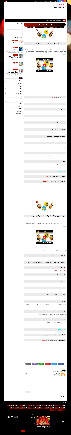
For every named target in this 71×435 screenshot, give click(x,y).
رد (25, 373)
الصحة (13, 95)
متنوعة (13, 108)
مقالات (13, 110)
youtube (63, 421)
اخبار (48, 20)
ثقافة (13, 100)
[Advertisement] (24, 10)
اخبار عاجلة (13, 85)
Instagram (62, 416)
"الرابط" (53, 97)
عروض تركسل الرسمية (54, 434)
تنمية (13, 98)
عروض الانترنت (52, 20)
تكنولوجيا (13, 96)
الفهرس (51, 1)
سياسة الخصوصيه (46, 1)
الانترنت (13, 86)
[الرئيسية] (64, 20)
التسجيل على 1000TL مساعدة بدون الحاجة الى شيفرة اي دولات (12, 71)
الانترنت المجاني (58, 20)
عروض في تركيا (13, 106)
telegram (62, 419)
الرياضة (13, 91)
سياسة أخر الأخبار (13, 101)
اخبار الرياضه (13, 83)
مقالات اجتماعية (13, 111)
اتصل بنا (36, 1)
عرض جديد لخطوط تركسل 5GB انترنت (60, 112)
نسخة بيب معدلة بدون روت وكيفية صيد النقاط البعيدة (12, 57)
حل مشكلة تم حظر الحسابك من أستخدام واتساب (12, 64)
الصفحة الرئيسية (51, 27)
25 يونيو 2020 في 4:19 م (57, 374)
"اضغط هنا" (45, 176)
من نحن (55, 1)
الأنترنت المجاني (46, 27)
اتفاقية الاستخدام (40, 1)
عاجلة (13, 105)
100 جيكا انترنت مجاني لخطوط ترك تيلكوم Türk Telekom (43, 426)
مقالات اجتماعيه (13, 113)
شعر (13, 103)
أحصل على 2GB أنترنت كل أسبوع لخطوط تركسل (12, 49)
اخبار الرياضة (13, 81)
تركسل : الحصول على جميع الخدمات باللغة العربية (11, 42)
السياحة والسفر (13, 93)
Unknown (58, 373)
